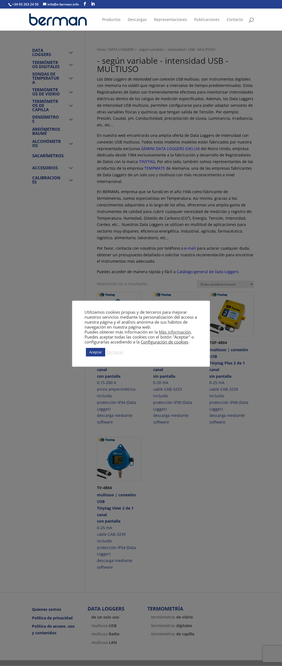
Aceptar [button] (95, 352)
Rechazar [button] (115, 352)
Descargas (137, 20)
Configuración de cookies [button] (164, 342)
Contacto (235, 20)
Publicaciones (206, 20)
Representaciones (170, 20)
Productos (111, 20)
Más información (175, 331)
